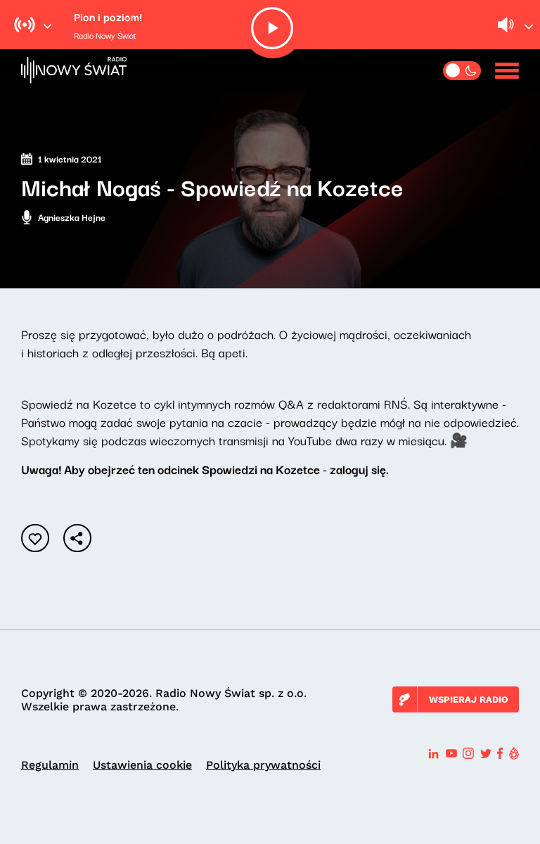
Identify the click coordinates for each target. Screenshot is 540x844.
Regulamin (50, 765)
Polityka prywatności (263, 765)
